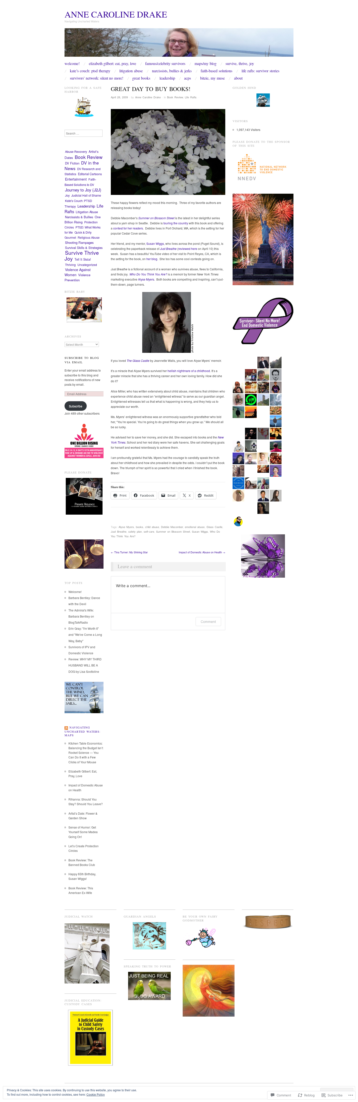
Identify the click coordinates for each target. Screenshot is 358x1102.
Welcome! (72, 63)
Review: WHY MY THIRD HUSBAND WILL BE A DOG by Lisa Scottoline (85, 665)
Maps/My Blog (206, 63)
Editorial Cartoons (90, 174)
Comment (208, 621)
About (238, 78)
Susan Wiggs (155, 243)
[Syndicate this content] (66, 727)
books (139, 527)
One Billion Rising (83, 219)
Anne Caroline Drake (116, 14)
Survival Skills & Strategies (84, 247)
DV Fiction (72, 163)
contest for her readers (128, 228)
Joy (67, 195)
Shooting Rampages (79, 242)
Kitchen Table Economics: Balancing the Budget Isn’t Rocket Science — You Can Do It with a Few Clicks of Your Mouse (85, 752)
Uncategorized (87, 265)
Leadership (167, 78)
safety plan (135, 531)
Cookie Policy (95, 1094)
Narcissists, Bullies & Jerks (172, 71)
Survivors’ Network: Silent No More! (96, 78)
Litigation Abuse (131, 71)
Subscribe (75, 406)
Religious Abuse (89, 237)
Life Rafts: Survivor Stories (260, 71)
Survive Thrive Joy (82, 255)
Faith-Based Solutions (216, 71)
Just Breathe (118, 531)
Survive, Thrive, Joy (240, 63)
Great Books (141, 78)
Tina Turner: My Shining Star (129, 552)
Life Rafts (191, 97)
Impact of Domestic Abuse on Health (202, 552)
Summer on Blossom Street (173, 531)
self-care (149, 531)
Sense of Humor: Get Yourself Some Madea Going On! (83, 831)
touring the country (175, 223)
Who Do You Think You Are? (148, 274)
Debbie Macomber (172, 527)
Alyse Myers (146, 279)
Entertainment (76, 179)
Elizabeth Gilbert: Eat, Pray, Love (112, 63)
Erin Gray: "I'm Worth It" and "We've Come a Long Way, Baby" (85, 634)
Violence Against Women (78, 272)
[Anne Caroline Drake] (179, 44)
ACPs (187, 78)
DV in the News (82, 165)
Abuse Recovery (76, 151)
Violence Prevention (77, 277)
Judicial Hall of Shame (86, 195)
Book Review (175, 97)
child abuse (152, 527)
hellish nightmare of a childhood (189, 371)
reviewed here (187, 248)
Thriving (70, 265)
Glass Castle (214, 527)
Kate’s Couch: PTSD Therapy (90, 71)
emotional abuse (195, 527)
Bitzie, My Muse (212, 78)
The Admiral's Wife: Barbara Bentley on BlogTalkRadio (81, 616)
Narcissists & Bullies (79, 217)
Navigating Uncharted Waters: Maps (82, 731)
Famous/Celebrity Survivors (165, 63)
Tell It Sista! (83, 259)
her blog (151, 259)
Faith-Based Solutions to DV (80, 182)
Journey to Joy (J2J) (83, 190)
